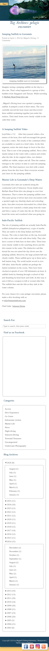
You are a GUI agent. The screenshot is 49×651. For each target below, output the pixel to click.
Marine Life (10, 424)
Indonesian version (13, 420)
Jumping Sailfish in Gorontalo (17, 34)
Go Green (9, 416)
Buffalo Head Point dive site (16, 97)
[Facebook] (26, 646)
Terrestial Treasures (13, 438)
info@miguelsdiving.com (15, 300)
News (7, 427)
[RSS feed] (43, 646)
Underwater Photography (15, 446)
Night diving (10, 431)
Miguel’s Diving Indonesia (26, 640)
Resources (42, 640)
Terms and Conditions (24, 643)
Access (8, 409)
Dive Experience (12, 413)
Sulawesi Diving (18, 306)
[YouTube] (31, 646)
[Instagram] (37, 646)
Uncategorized (11, 442)
